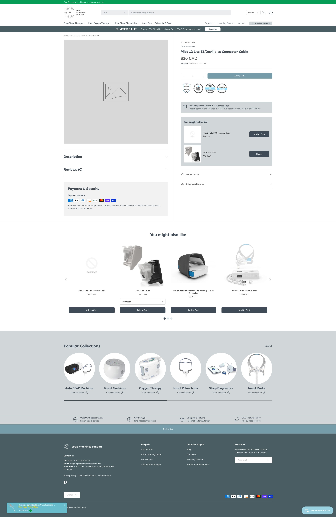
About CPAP (147, 449)
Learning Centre (225, 23)
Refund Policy (104, 475)
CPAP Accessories (188, 46)
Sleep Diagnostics (221, 388)
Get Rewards (147, 459)
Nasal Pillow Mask (185, 388)
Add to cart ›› (239, 76)
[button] (271, 12)
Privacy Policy (70, 475)
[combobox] (166, 12)
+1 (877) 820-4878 (81, 460)
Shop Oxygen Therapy (98, 23)
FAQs (189, 449)
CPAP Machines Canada (77, 507)
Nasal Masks (256, 388)
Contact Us (192, 454)
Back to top (168, 429)
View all (268, 346)
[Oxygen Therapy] (150, 368)
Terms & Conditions (87, 475)
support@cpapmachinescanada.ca (85, 463)
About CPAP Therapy (151, 464)
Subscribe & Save (163, 23)
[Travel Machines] (114, 368)
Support (208, 23)
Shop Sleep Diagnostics (126, 23)
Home (66, 36)
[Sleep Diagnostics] (221, 368)
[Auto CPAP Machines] (79, 368)
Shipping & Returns (195, 459)
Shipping (184, 63)
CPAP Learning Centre (151, 454)
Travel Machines (115, 388)
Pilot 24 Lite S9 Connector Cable (216, 133)
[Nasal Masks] (256, 368)
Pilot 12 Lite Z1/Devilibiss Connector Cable (84, 36)
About (241, 23)
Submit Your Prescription (198, 464)
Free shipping (195, 108)
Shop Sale (147, 23)
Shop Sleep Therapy (73, 23)
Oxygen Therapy (150, 388)
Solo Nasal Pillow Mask (28, 507)
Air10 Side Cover (210, 152)
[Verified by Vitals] (30, 510)
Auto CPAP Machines (79, 388)
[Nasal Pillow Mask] (185, 368)
